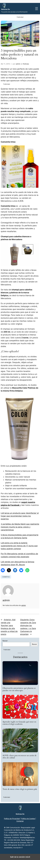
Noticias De (5, 9)
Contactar (20, 821)
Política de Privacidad (12, 819)
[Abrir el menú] (36, 8)
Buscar (5, 641)
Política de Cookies (28, 819)
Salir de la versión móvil (20, 857)
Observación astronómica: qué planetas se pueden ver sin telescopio (19, 689)
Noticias (26, 64)
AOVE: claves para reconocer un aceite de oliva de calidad (19, 756)
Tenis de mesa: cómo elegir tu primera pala (20, 789)
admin (18, 64)
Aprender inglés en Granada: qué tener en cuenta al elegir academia (19, 723)
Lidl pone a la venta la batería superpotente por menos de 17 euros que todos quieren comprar (19, 546)
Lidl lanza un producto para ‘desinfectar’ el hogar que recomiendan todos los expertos (20, 516)
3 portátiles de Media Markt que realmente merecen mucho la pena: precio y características (20, 527)
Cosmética (6, 577)
